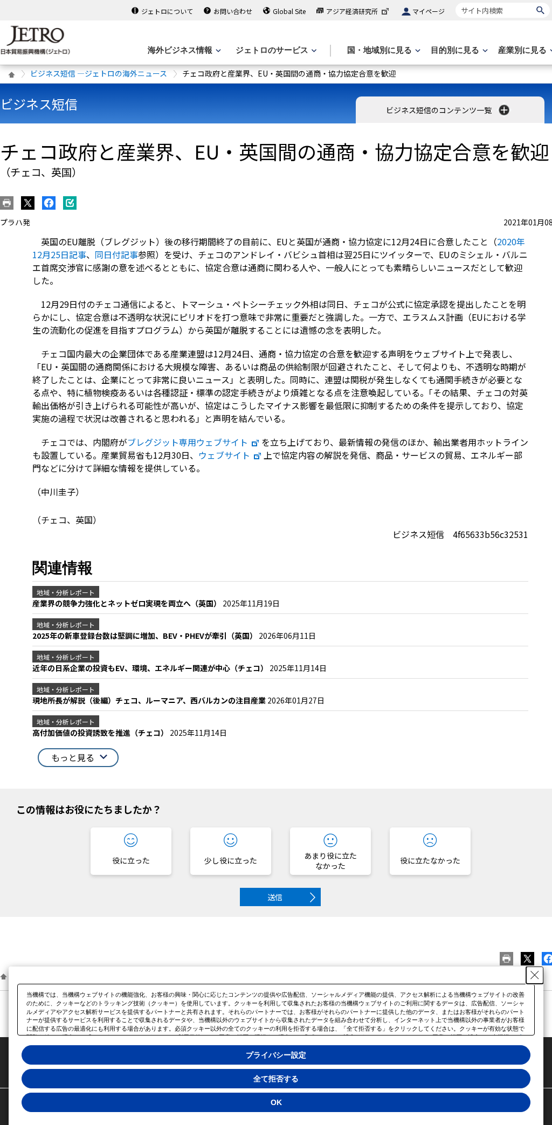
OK (276, 1102)
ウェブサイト (224, 454)
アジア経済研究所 (352, 11)
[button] (78, 757)
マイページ (428, 11)
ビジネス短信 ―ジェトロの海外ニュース (98, 73)
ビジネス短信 (39, 103)
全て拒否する (276, 1078)
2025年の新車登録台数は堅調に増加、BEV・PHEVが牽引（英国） (145, 635)
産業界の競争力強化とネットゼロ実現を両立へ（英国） (127, 603)
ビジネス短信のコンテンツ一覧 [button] (439, 110)
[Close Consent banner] (534, 975)
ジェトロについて (167, 11)
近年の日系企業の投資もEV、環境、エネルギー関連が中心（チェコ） (151, 667)
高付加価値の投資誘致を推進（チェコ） (101, 732)
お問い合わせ (232, 11)
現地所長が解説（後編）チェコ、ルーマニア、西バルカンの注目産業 (149, 700)
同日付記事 (116, 254)
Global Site (289, 11)
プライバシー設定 (276, 1055)
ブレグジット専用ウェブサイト (187, 442)
